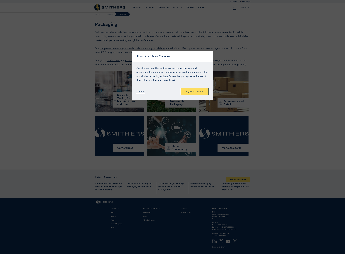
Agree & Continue (194, 91)
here (165, 76)
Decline (140, 91)
